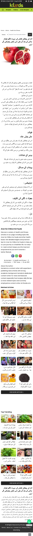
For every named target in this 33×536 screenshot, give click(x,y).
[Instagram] (29, 1)
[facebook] (26, 1)
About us (9, 527)
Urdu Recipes (24, 10)
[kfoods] (17, 5)
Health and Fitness (20, 260)
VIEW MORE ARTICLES (16, 392)
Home (3, 527)
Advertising (16, 530)
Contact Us (17, 527)
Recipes (8, 10)
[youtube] (31, 1)
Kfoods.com (24, 525)
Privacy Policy (26, 527)
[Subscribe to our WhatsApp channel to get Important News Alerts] (29, 522)
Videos (15, 10)
